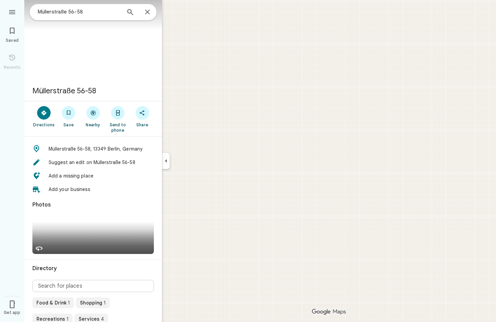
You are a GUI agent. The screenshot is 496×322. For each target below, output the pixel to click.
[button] (93, 149)
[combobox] (79, 12)
